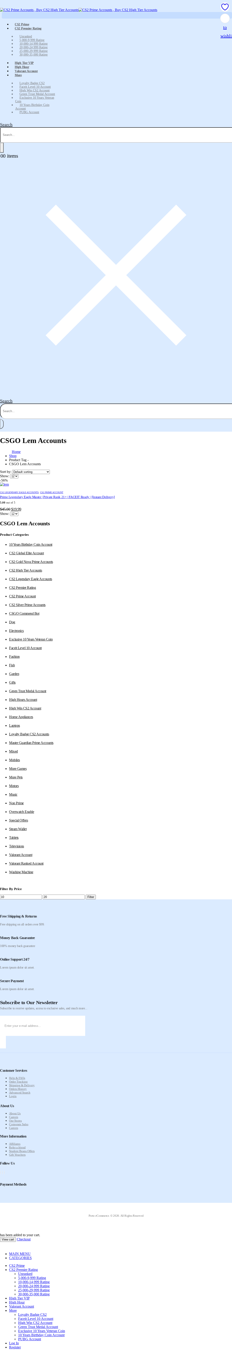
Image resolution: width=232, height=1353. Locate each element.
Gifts (12, 682)
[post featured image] (4, 484)
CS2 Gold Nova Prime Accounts (31, 562)
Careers (13, 1117)
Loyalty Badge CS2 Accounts (29, 734)
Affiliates (14, 1143)
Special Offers (18, 820)
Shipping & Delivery (22, 1085)
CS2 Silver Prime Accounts (27, 605)
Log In (14, 1343)
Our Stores (15, 1120)
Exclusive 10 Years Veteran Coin (34, 99)
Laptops (14, 725)
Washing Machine (21, 872)
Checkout (24, 1239)
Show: (5, 476)
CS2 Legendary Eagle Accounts (19, 492)
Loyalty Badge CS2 (32, 83)
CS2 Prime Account (51, 492)
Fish (12, 665)
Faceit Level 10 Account (35, 86)
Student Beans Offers (22, 1151)
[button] (6, 124)
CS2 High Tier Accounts (25, 570)
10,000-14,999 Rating (33, 43)
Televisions (16, 846)
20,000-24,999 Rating (33, 47)
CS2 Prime (17, 1265)
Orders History (18, 1089)
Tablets (14, 837)
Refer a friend (17, 1147)
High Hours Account (23, 700)
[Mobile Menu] (2, 5)
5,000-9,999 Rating (31, 40)
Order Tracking (18, 1081)
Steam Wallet (18, 829)
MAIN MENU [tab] (20, 1254)
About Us (15, 1113)
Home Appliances (21, 717)
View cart (8, 1239)
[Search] (2, 148)
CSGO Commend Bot (24, 613)
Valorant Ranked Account (26, 863)
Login (13, 1096)
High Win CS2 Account (34, 90)
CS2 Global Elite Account (26, 553)
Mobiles (14, 760)
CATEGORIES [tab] (20, 1258)
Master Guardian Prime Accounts (31, 743)
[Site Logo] (78, 10)
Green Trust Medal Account (37, 94)
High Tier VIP (19, 1298)
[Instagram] (4, 1172)
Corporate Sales (18, 1124)
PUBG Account (29, 112)
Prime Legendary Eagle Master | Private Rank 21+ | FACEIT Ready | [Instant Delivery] (57, 497)
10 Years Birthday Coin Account (32, 106)
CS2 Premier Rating (28, 28)
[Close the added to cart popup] (227, 5)
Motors (14, 786)
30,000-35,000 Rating (33, 54)
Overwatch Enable (21, 812)
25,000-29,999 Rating (33, 51)
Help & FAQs (17, 1078)
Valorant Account (26, 71)
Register (15, 1347)
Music (13, 794)
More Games (18, 769)
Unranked (25, 36)
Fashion (14, 656)
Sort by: (6, 472)
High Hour (17, 1302)
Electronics (16, 631)
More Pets (16, 777)
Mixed (13, 751)
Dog (12, 622)
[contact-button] (3, 1042)
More (18, 75)
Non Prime (16, 803)
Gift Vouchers (17, 1154)
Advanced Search (19, 1092)
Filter (90, 897)
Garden (14, 674)
